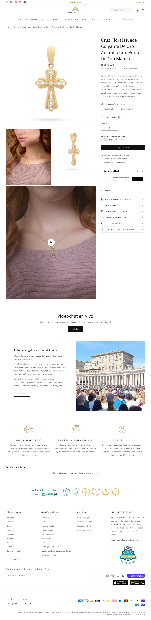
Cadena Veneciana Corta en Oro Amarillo (121, 178)
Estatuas (10, 530)
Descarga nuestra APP (50, 547)
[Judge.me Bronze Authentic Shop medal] (96, 492)
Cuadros (10, 547)
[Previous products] (137, 171)
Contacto (45, 518)
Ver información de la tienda (114, 162)
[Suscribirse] (45, 575)
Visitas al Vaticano (49, 555)
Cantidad (104, 123)
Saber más (22, 394)
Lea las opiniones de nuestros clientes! (57, 551)
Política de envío (140, 614)
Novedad (10, 518)
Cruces (16, 27)
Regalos (10, 538)
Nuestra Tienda (48, 526)
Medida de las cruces (109, 117)
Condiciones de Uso (84, 530)
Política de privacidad (85, 526)
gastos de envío (109, 68)
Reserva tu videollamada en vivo (124, 540)
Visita (75, 329)
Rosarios (10, 522)
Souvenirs (11, 542)
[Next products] (142, 171)
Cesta (44, 542)
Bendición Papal (48, 534)
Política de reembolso (138, 612)
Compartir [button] (108, 190)
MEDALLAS (11, 534)
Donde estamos (48, 530)
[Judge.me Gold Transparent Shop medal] (86, 492)
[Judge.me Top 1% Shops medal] (105, 492)
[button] (112, 10)
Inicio (8, 27)
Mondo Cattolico (26, 612)
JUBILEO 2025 (12, 559)
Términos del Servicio (125, 614)
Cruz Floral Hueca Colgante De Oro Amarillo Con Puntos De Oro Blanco (52, 27)
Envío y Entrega (83, 518)
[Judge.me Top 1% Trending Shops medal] (115, 492)
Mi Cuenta (46, 538)
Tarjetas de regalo (14, 551)
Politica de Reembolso (85, 522)
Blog (8, 555)
